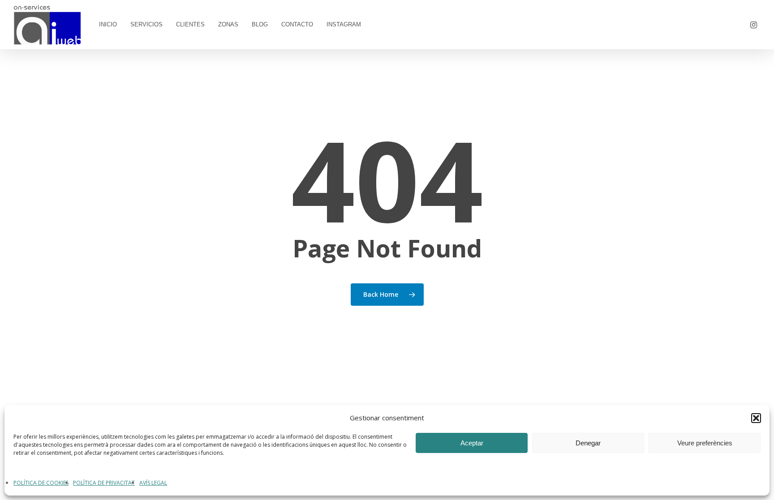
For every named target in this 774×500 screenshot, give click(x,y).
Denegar (588, 443)
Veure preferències (704, 443)
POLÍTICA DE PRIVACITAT (104, 483)
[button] (756, 418)
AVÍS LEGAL (153, 483)
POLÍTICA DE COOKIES (41, 483)
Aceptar (471, 443)
